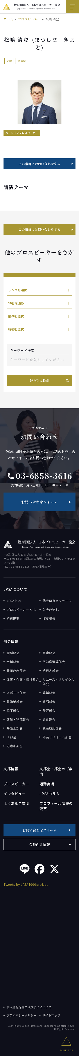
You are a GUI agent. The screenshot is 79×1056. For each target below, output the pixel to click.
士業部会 (13, 661)
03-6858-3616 (39, 475)
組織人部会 (51, 670)
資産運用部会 (52, 728)
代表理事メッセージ (57, 600)
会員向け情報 (39, 844)
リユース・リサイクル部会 (59, 681)
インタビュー (15, 793)
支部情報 (11, 768)
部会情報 (11, 641)
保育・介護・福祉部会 (23, 679)
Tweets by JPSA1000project (26, 884)
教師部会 (49, 701)
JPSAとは (14, 600)
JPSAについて (15, 589)
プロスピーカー (29, 19)
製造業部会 (15, 701)
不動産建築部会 (54, 661)
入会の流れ (51, 609)
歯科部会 (13, 653)
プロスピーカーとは (21, 609)
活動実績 (47, 783)
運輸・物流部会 (18, 719)
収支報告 (49, 618)
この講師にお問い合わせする (39, 164)
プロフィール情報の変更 (56, 806)
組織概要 (13, 618)
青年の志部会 (16, 670)
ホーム (8, 19)
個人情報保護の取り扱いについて (29, 1007)
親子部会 (13, 710)
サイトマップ (51, 1015)
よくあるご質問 (16, 803)
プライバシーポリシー (22, 1015)
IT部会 (11, 737)
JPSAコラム (50, 793)
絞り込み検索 (39, 380)
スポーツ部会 (16, 692)
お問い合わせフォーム (39, 502)
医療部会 (49, 653)
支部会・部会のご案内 (56, 771)
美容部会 (49, 710)
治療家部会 (15, 746)
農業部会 (49, 692)
